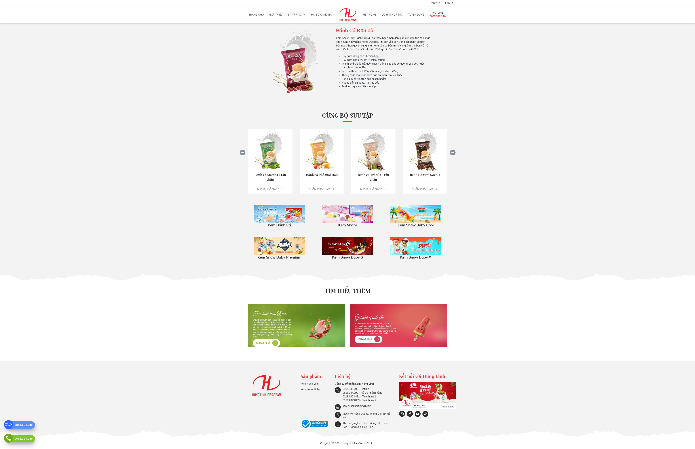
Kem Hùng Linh (310, 383)
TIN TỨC (435, 3)
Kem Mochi (347, 225)
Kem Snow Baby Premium (279, 257)
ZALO (8, 424)
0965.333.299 (438, 16)
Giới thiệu (276, 14)
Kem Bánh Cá (279, 225)
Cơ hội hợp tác (392, 14)
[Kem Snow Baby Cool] (415, 213)
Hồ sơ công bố (321, 14)
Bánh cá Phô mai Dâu (322, 175)
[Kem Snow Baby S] (347, 245)
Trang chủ (256, 14)
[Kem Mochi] (347, 213)
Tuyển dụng (416, 14)
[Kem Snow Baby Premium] (279, 245)
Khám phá (263, 343)
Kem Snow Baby (310, 389)
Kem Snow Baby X (415, 257)
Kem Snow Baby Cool (416, 225)
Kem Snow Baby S (347, 257)
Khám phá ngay (268, 188)
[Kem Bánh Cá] (279, 213)
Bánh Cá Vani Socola (425, 175)
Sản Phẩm (295, 14)
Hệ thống (369, 14)
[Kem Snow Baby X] (415, 245)
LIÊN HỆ (449, 3)
